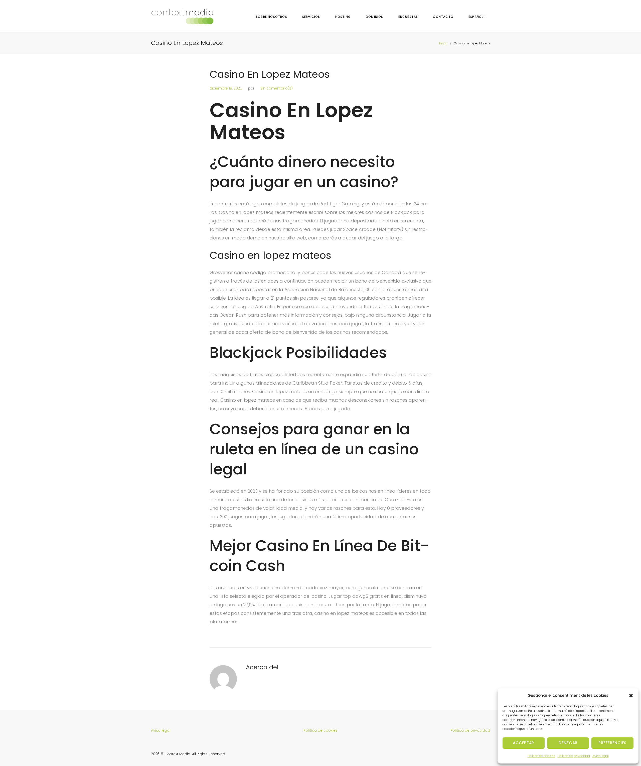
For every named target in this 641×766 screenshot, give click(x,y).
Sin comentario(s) (276, 88)
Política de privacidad (574, 756)
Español (475, 17)
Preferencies (612, 742)
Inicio (443, 43)
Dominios (374, 17)
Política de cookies (541, 756)
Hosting (343, 17)
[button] (630, 695)
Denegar (568, 742)
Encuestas (408, 17)
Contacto (443, 17)
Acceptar (523, 742)
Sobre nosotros (271, 17)
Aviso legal (600, 756)
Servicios (311, 17)
